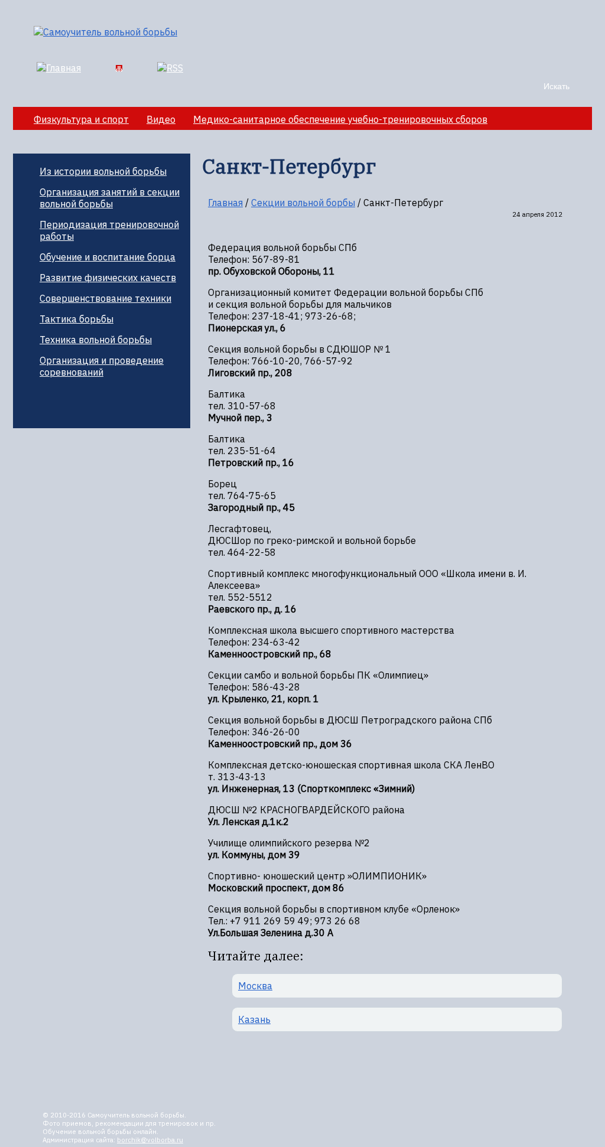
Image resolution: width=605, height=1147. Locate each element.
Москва (255, 986)
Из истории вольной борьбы (103, 171)
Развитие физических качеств (108, 278)
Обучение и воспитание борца (107, 257)
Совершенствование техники (105, 298)
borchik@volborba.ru (150, 1140)
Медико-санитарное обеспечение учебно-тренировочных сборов (340, 119)
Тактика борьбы (76, 319)
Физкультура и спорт (81, 119)
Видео (161, 119)
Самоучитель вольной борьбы (135, 1115)
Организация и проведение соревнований (102, 366)
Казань (254, 1019)
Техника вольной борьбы (96, 340)
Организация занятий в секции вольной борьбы (110, 198)
